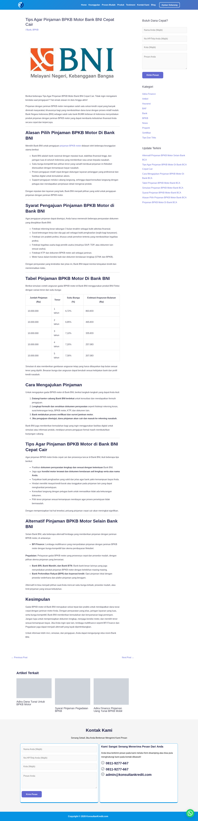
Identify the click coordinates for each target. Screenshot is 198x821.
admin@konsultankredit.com (129, 774)
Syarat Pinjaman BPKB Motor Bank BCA (161, 193)
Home (84, 5)
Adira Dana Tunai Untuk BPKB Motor (30, 703)
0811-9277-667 (117, 763)
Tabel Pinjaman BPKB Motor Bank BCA (161, 183)
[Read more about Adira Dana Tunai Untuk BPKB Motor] (34, 688)
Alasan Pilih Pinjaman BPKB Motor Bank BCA (164, 197)
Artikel (145, 99)
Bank (29, 30)
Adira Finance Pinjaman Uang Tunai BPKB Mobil (108, 709)
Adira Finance (149, 94)
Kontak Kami (143, 5)
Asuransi (146, 104)
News (145, 123)
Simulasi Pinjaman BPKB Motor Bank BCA (162, 188)
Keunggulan (94, 5)
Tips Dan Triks (149, 137)
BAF (144, 108)
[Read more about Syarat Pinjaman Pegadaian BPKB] (72, 691)
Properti (146, 128)
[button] (169, 5)
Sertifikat (146, 133)
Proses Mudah (108, 5)
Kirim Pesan (153, 75)
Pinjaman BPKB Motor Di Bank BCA (159, 202)
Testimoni (130, 5)
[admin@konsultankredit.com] (102, 774)
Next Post (128, 657)
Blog (153, 5)
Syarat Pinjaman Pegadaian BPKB (71, 709)
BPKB (36, 30)
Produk (120, 5)
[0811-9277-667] (102, 762)
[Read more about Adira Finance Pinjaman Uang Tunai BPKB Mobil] (111, 691)
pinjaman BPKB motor (70, 146)
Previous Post (19, 657)
